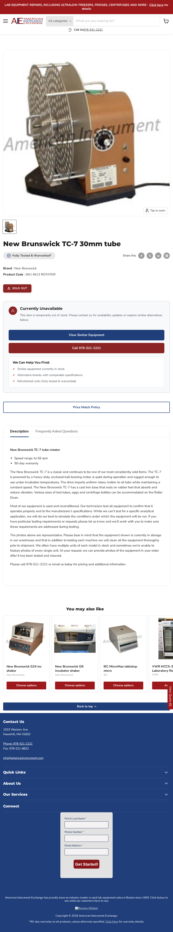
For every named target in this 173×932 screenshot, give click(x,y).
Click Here (111, 922)
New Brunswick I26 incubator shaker (69, 668)
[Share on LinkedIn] (158, 255)
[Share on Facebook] (141, 255)
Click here (156, 5)
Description (19, 431)
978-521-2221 (93, 30)
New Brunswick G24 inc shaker (24, 668)
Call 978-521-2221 (86, 348)
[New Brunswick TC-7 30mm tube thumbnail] (9, 227)
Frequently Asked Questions (56, 431)
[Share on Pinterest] (167, 255)
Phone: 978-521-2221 (17, 744)
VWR (155, 674)
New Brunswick (25, 268)
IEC (105, 675)
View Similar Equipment (86, 335)
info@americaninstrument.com (23, 758)
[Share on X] (150, 255)
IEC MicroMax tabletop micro (120, 668)
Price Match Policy (86, 407)
